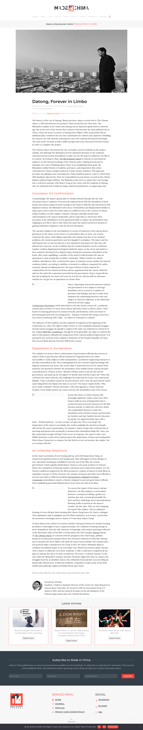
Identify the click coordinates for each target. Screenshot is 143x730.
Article (69, 106)
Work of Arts (78, 106)
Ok (99, 727)
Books (43, 16)
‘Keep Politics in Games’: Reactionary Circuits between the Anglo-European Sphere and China (71, 633)
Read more (28, 638)
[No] (140, 727)
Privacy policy (113, 727)
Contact (82, 16)
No (104, 727)
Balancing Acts (53, 113)
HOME (58, 700)
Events (65, 16)
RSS (100, 712)
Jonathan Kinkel (45, 108)
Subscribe (103, 16)
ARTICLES (59, 708)
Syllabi (50, 16)
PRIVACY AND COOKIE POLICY (70, 712)
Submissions (92, 16)
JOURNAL (59, 704)
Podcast (58, 16)
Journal (35, 16)
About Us (74, 16)
